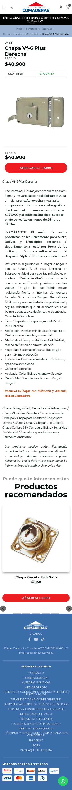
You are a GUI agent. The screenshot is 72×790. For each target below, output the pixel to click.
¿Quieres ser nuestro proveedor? (36, 724)
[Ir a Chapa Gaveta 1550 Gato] (36, 539)
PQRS (36, 745)
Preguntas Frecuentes (36, 719)
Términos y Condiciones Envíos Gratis (36, 709)
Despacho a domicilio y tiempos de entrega (36, 704)
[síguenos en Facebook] (29, 639)
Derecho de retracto (36, 714)
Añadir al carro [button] (36, 598)
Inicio (19, 28)
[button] (3, 609)
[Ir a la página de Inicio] (36, 7)
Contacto (36, 673)
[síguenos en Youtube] (36, 639)
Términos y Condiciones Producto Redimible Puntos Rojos (36, 693)
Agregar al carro (36, 168)
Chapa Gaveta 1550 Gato (36, 577)
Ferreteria (31, 28)
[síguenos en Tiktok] (42, 639)
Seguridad (46, 28)
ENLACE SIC (36, 740)
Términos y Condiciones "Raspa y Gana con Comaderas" (36, 734)
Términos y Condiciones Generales (36, 699)
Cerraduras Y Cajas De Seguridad (20, 34)
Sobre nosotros (36, 678)
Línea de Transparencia (36, 728)
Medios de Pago (36, 687)
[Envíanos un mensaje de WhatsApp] (63, 781)
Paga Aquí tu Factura (36, 750)
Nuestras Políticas (36, 682)
